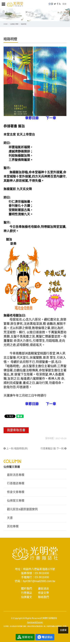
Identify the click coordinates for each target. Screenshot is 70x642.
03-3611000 (42, 573)
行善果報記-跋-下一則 (52, 448)
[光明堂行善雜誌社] (15, 4)
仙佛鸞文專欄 (14, 24)
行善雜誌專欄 (15, 483)
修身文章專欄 (15, 492)
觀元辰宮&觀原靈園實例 (22, 509)
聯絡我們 (43, 597)
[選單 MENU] (3, 4)
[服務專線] (44, 637)
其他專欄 (13, 526)
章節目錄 (32, 118)
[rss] (60, 4)
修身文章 (43, 592)
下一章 (51, 118)
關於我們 (26, 588)
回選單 (63, 630)
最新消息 (43, 588)
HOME (6, 24)
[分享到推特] (55, 4)
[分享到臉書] (57, 4)
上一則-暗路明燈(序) (17, 448)
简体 (64, 4)
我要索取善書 (16, 430)
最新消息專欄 (15, 475)
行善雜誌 (26, 592)
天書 (10, 518)
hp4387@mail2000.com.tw (39, 581)
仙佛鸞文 (26, 597)
